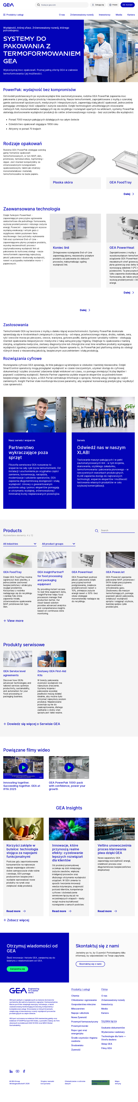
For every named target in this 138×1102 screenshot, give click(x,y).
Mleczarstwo (78, 1008)
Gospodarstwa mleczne (83, 1004)
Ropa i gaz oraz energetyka (79, 1032)
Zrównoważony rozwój (113, 1000)
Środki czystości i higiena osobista (84, 1039)
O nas (104, 995)
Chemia (75, 995)
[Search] (98, 531)
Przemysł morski (79, 1026)
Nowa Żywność (79, 1017)
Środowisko (77, 1045)
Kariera (105, 1013)
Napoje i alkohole (80, 1013)
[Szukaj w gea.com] (38, 4)
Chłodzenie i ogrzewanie (84, 1000)
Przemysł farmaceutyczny (84, 1021)
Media (104, 1008)
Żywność (75, 1049)
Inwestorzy (107, 1004)
